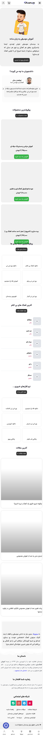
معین (30, 367)
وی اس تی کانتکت (11, 408)
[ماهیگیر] (37, 355)
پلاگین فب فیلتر (32, 439)
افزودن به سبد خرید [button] (21, 156)
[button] (3, 89)
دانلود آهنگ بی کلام (32, 266)
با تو (30, 364)
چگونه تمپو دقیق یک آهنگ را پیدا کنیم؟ (28, 504)
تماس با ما (11, 718)
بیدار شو (29, 342)
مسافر (30, 375)
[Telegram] (24, 703)
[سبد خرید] (9, 3)
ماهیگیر (29, 353)
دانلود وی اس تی (11, 266)
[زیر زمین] (37, 332)
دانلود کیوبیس (11, 424)
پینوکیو (29, 320)
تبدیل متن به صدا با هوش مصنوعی (29, 556)
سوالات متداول (21, 709)
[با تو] (37, 366)
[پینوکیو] (37, 321)
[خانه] (39, 731)
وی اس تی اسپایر (31, 424)
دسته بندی (30, 734)
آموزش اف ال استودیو (11, 281)
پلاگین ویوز (11, 439)
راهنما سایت (10, 709)
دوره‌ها (21, 734)
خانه (39, 734)
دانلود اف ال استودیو (32, 408)
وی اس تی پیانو (31, 281)
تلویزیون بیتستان (11, 296)
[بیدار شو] (37, 343)
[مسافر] (37, 377)
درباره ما (19, 718)
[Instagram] (18, 703)
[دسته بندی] (30, 731)
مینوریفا (35, 634)
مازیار (30, 356)
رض (30, 323)
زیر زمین (29, 331)
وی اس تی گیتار (32, 296)
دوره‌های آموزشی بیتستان (16, 714)
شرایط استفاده (32, 709)
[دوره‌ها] (21, 731)
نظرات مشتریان (30, 714)
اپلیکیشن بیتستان (29, 718)
